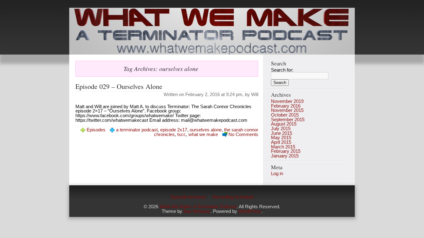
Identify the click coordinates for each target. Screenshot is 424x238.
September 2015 (287, 119)
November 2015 (287, 110)
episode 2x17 (173, 129)
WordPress (249, 211)
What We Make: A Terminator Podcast (198, 206)
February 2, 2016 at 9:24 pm (213, 94)
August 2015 (283, 123)
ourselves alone (206, 129)
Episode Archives (188, 197)
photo (212, 31)
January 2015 (285, 155)
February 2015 (285, 151)
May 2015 (281, 137)
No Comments (243, 134)
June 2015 (281, 133)
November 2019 (287, 101)
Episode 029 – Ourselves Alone (118, 86)
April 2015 (281, 142)
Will (254, 94)
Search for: (282, 70)
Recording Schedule (233, 197)
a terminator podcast (137, 129)
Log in (277, 173)
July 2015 (281, 128)
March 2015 (283, 146)
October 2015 (285, 114)
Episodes (96, 129)
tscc (181, 134)
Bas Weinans (196, 211)
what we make (203, 134)
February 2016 (285, 106)
